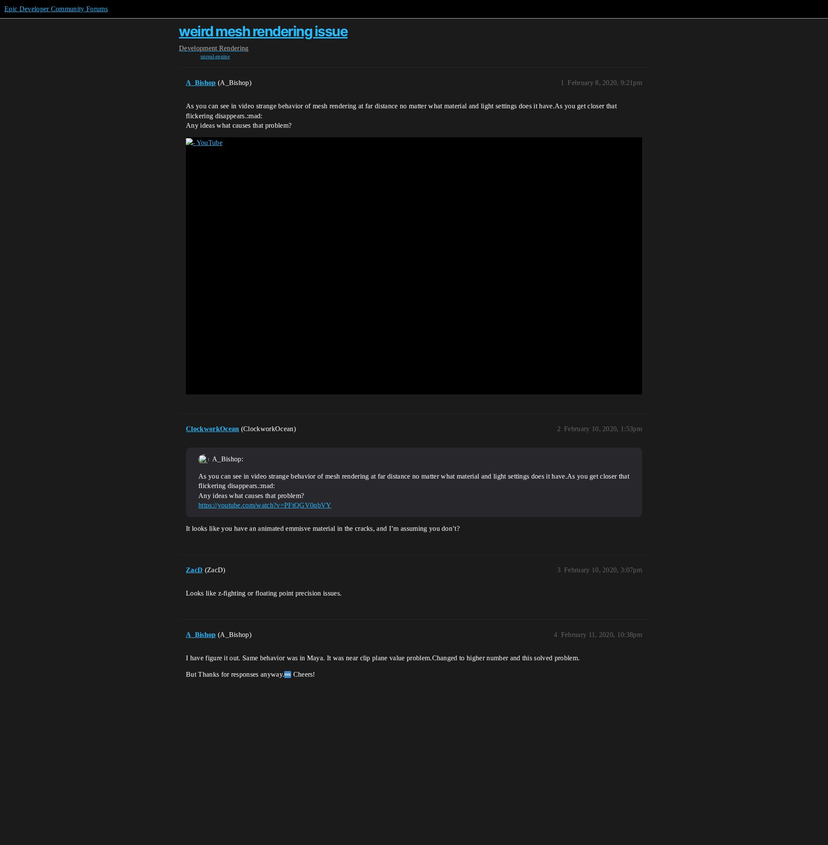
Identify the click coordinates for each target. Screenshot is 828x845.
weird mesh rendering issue (263, 31)
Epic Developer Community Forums (56, 9)
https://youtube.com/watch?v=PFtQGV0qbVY (264, 505)
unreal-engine (215, 57)
